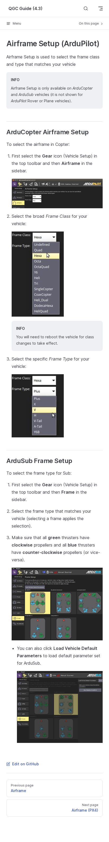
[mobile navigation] (100, 8)
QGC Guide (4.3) (25, 8)
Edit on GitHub (25, 764)
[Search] (85, 8)
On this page (89, 23)
